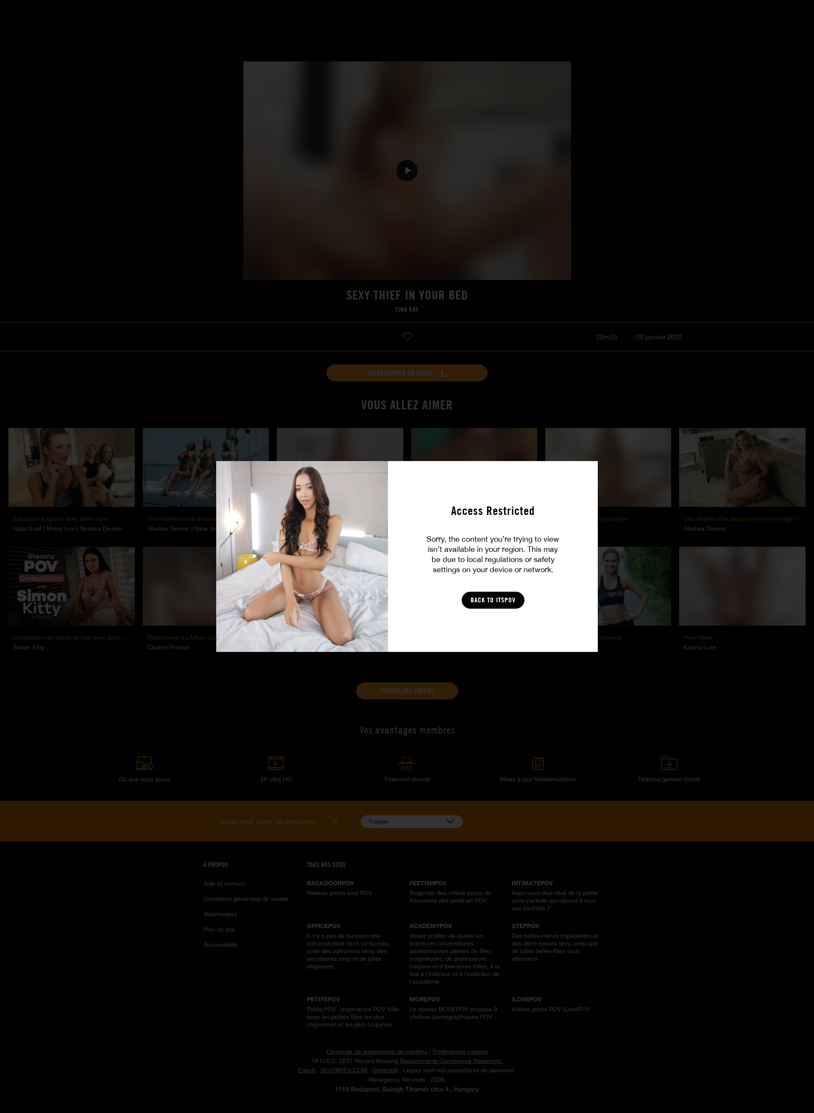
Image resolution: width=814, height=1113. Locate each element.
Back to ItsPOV (493, 600)
